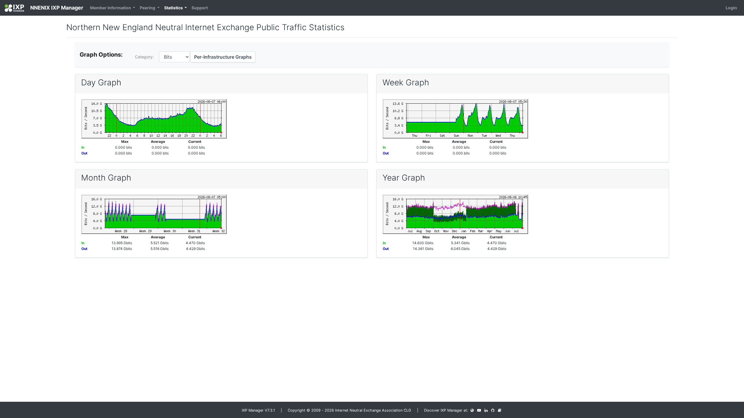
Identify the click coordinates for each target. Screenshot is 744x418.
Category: (144, 56)
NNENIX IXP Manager (56, 8)
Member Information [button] (111, 7)
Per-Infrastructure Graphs (223, 57)
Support (200, 7)
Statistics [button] (174, 7)
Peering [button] (148, 7)
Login (731, 7)
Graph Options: (101, 54)
